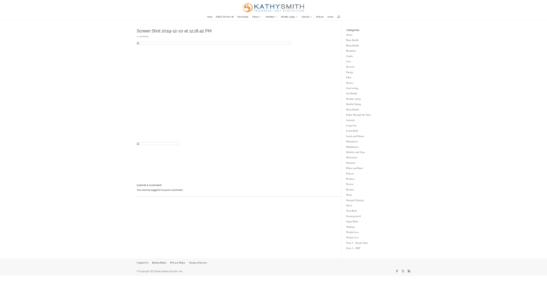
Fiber (348, 77)
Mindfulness (352, 146)
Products (350, 178)
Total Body (351, 210)
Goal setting (352, 88)
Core (348, 61)
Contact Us (142, 262)
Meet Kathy (243, 17)
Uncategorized (353, 216)
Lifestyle (305, 17)
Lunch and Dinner (355, 136)
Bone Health (352, 40)
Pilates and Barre (354, 168)
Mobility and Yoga (355, 152)
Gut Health (351, 93)
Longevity (351, 125)
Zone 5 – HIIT (353, 248)
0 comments (143, 36)
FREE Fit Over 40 (225, 17)
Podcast (319, 17)
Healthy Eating (353, 104)
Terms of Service (198, 262)
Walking (350, 226)
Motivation (351, 157)
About (330, 17)
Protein (349, 184)
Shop (209, 17)
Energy (349, 72)
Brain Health (352, 45)
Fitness (255, 17)
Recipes (350, 189)
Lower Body (352, 130)
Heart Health (352, 109)
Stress (349, 205)
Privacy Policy (177, 262)
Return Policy (159, 262)
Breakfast (351, 50)
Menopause (352, 141)
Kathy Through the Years (358, 114)
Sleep (349, 194)
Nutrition (270, 17)
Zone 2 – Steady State (357, 242)
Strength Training (355, 200)
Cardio (349, 56)
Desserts (350, 66)
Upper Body (352, 221)
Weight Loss (352, 232)
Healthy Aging (288, 17)
